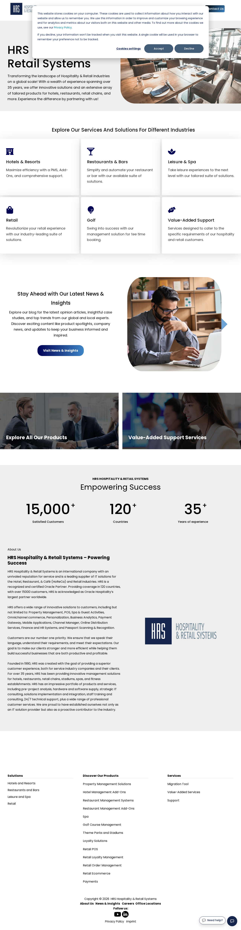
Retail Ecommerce (96, 873)
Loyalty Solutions (95, 841)
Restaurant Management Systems (108, 800)
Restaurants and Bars (23, 790)
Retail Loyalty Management (103, 857)
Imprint (131, 921)
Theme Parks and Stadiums (103, 833)
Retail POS (90, 849)
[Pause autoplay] (181, 108)
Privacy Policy (63, 27)
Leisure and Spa (19, 797)
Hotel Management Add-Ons (104, 792)
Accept (159, 48)
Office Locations (148, 904)
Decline (189, 48)
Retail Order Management (102, 865)
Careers (128, 904)
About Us (87, 904)
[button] (232, 921)
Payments (90, 881)
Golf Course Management (102, 825)
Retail (12, 803)
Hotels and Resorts (21, 783)
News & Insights (107, 904)
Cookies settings (128, 48)
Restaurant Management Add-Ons (108, 808)
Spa (85, 816)
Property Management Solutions (107, 784)
